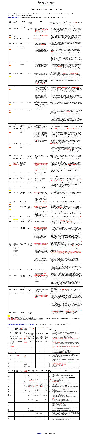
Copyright (39, 433)
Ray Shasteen (43, 4)
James (38, 39)
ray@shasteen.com (51, 4)
